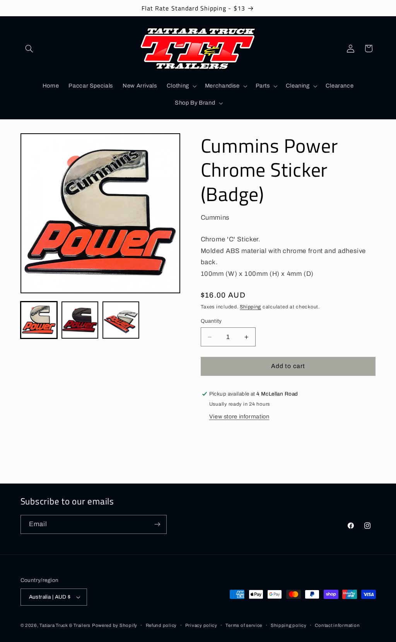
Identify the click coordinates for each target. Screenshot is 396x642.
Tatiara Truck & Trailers (64, 625)
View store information (239, 416)
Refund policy (161, 625)
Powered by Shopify (114, 625)
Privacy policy (201, 625)
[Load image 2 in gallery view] (80, 320)
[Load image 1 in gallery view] (39, 320)
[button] (29, 48)
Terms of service (243, 625)
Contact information (337, 625)
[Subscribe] (157, 524)
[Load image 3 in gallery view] (121, 320)
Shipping (250, 307)
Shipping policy (289, 625)
